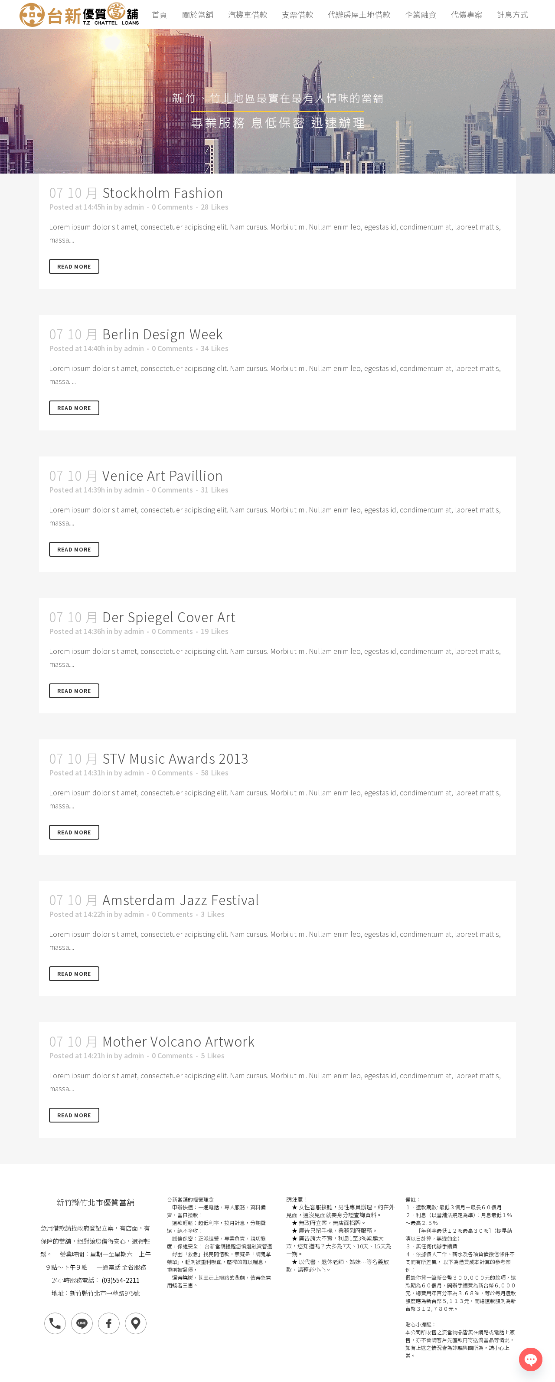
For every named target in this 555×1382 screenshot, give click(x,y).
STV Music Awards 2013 (175, 758)
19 (215, 631)
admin (134, 206)
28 (215, 207)
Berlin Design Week (162, 333)
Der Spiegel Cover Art (169, 616)
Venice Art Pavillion (162, 475)
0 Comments (172, 206)
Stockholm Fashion (163, 192)
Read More (74, 266)
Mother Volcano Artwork (178, 1040)
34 (215, 348)
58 (215, 772)
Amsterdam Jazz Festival (180, 899)
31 (215, 489)
